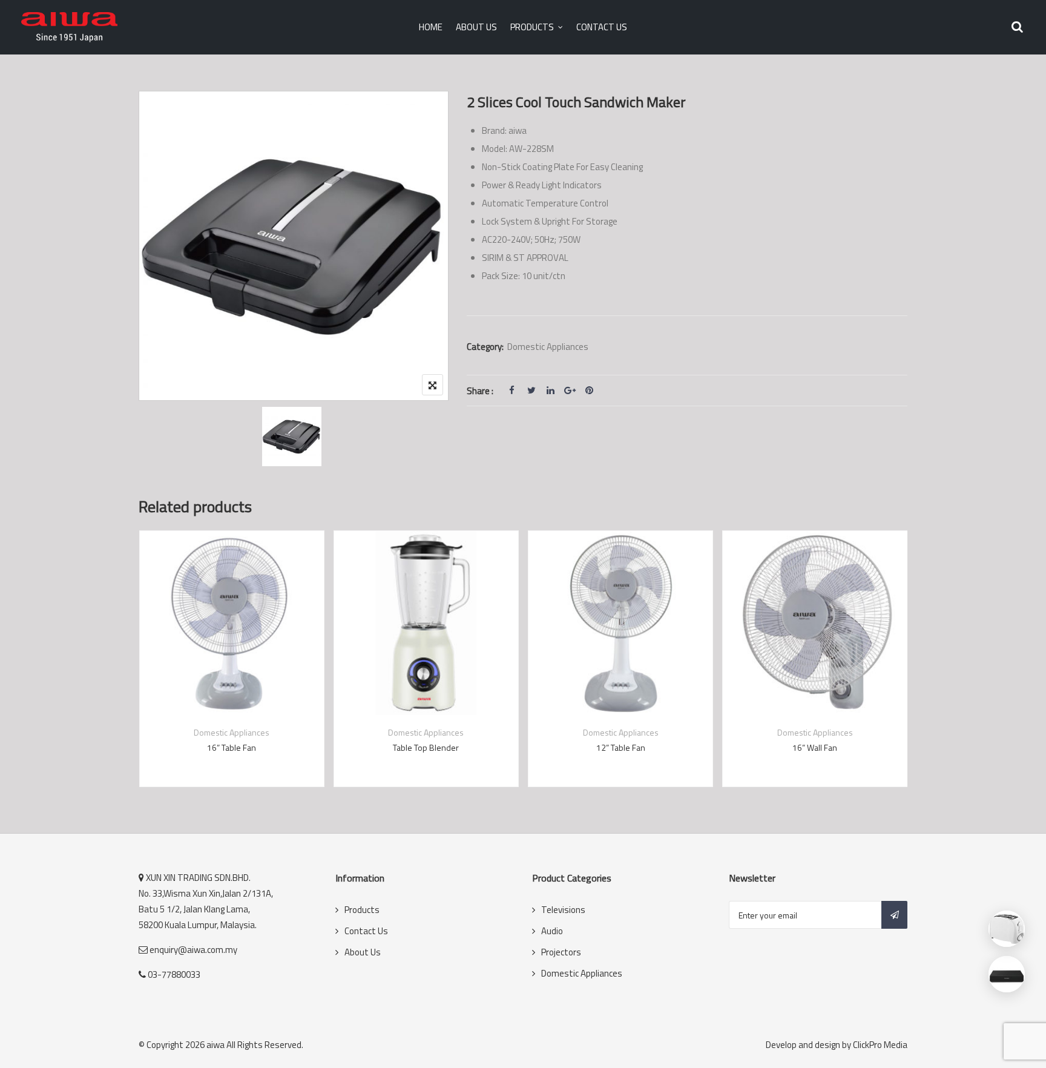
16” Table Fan (231, 747)
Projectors (561, 952)
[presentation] (147, 670)
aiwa (215, 1045)
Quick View (232, 686)
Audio (552, 931)
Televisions (563, 910)
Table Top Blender (426, 747)
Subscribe (894, 915)
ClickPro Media (880, 1045)
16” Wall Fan (814, 747)
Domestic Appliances (547, 347)
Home (430, 27)
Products (532, 27)
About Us (476, 27)
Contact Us (601, 27)
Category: (485, 347)
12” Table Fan (620, 747)
